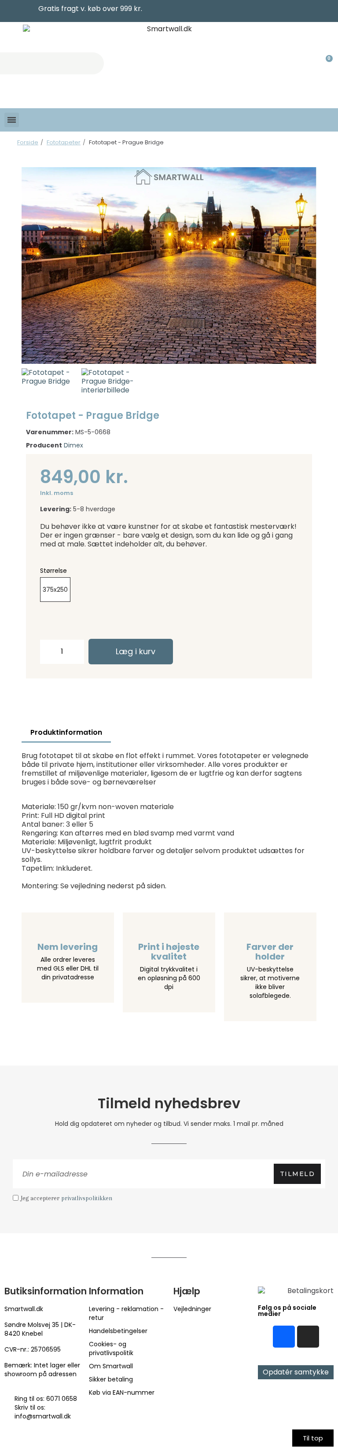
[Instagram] (308, 1337)
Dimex (73, 445)
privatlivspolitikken (86, 1198)
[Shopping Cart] (325, 63)
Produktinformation (66, 732)
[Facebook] (284, 1337)
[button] (31, 265)
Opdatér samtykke (296, 1372)
